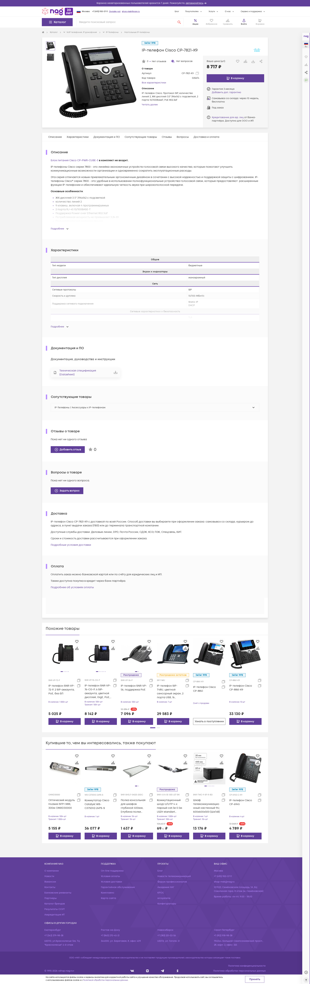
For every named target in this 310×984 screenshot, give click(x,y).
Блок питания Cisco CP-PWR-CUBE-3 (74, 160)
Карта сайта (108, 898)
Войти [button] (244, 24)
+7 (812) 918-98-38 (223, 935)
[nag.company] (132, 971)
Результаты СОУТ (54, 909)
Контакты (49, 887)
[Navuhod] (147, 971)
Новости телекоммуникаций (174, 876)
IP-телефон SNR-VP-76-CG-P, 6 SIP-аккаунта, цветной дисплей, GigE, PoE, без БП (98, 691)
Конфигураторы (166, 903)
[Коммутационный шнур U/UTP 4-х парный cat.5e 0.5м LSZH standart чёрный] (173, 768)
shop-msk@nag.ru (131, 11)
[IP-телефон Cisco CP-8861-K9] (245, 653)
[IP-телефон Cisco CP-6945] (245, 768)
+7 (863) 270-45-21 (110, 935)
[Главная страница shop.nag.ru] (57, 11)
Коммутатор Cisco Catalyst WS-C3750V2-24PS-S (97, 804)
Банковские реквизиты (57, 892)
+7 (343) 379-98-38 (53, 935)
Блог (177, 11)
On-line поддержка (112, 870)
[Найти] (179, 22)
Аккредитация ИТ (54, 914)
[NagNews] (162, 971)
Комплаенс (107, 892)
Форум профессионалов (172, 881)
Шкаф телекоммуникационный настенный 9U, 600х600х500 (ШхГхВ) (206, 806)
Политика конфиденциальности (247, 965)
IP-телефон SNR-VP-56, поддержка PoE (134, 687)
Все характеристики (154, 82)
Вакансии (50, 881)
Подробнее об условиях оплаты (72, 587)
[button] (155, 3)
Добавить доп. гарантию (226, 92)
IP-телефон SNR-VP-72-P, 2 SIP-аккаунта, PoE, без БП (61, 689)
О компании (51, 870)
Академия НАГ (165, 887)
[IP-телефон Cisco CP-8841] (209, 653)
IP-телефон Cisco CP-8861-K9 (240, 687)
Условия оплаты (110, 876)
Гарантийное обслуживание (118, 887)
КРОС (160, 892)
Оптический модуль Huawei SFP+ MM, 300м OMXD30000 (61, 804)
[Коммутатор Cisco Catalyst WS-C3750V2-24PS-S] (101, 768)
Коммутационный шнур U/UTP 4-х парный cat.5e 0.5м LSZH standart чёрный (169, 806)
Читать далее (150, 104)
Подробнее (57, 228)
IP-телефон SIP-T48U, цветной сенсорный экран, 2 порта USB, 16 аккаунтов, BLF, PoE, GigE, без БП (170, 691)
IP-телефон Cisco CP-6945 (240, 802)
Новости (49, 876)
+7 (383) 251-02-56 (166, 935)
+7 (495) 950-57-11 (100, 11)
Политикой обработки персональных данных (105, 980)
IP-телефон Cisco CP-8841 (204, 689)
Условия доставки (111, 881)
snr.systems (163, 898)
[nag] (178, 971)
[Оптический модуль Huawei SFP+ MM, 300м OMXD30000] (64, 768)
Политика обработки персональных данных (239, 970)
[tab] (55, 137)
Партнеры (50, 898)
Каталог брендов (54, 903)
